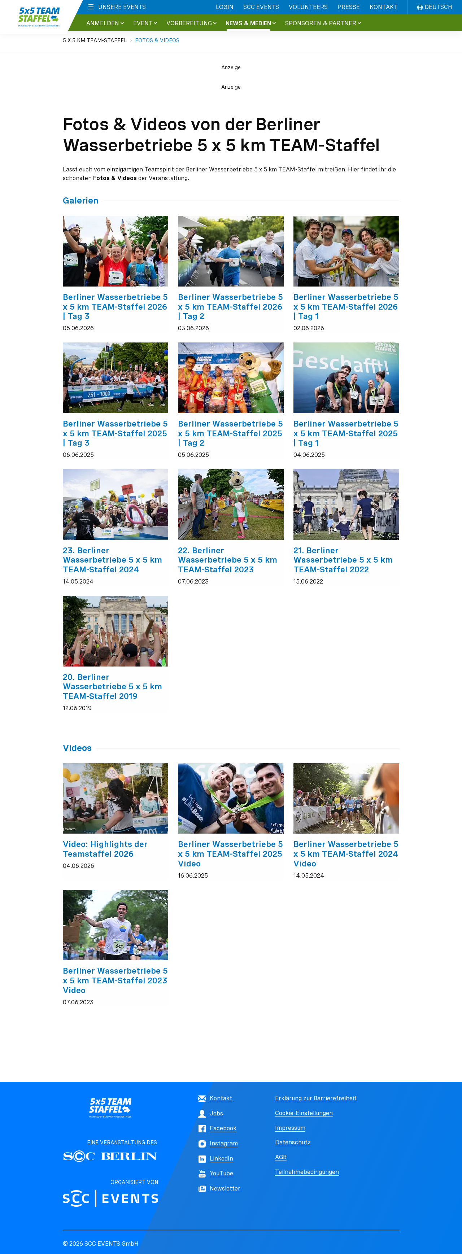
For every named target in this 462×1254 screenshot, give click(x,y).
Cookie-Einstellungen (304, 1113)
